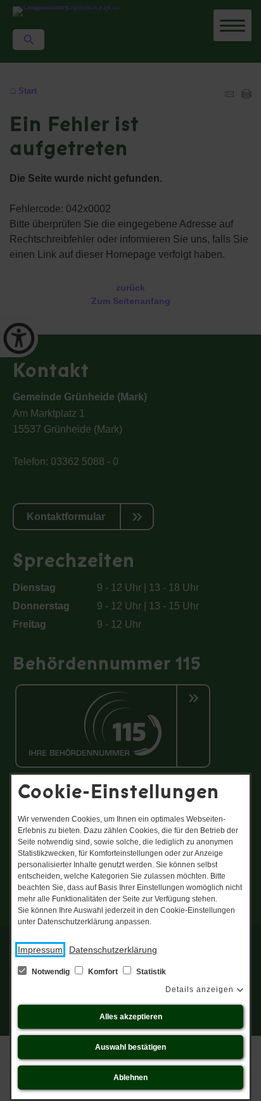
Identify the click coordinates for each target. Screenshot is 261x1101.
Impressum (40, 950)
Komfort (103, 971)
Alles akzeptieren (130, 1016)
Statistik (150, 971)
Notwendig (51, 971)
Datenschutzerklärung (113, 950)
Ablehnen (130, 1077)
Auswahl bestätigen (130, 1047)
